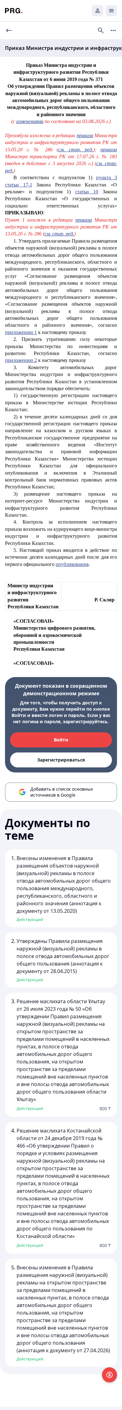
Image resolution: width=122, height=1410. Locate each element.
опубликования (72, 564)
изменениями (29, 121)
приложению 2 (21, 360)
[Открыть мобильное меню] (111, 10)
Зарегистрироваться (61, 760)
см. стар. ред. (76, 149)
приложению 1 (21, 332)
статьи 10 (86, 191)
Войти (61, 740)
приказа (85, 135)
